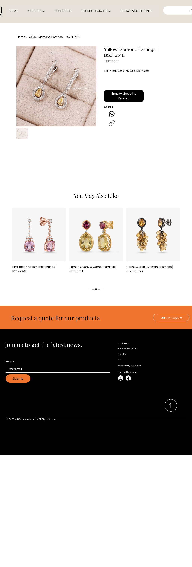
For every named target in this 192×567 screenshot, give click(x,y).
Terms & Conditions (127, 372)
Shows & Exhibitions (127, 348)
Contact (122, 359)
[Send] (171, 405)
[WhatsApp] (112, 114)
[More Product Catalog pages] (109, 11)
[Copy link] (112, 123)
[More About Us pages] (43, 11)
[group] (96, 246)
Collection (123, 343)
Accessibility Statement (129, 365)
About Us (122, 354)
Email (10, 361)
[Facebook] (128, 378)
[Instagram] (120, 378)
